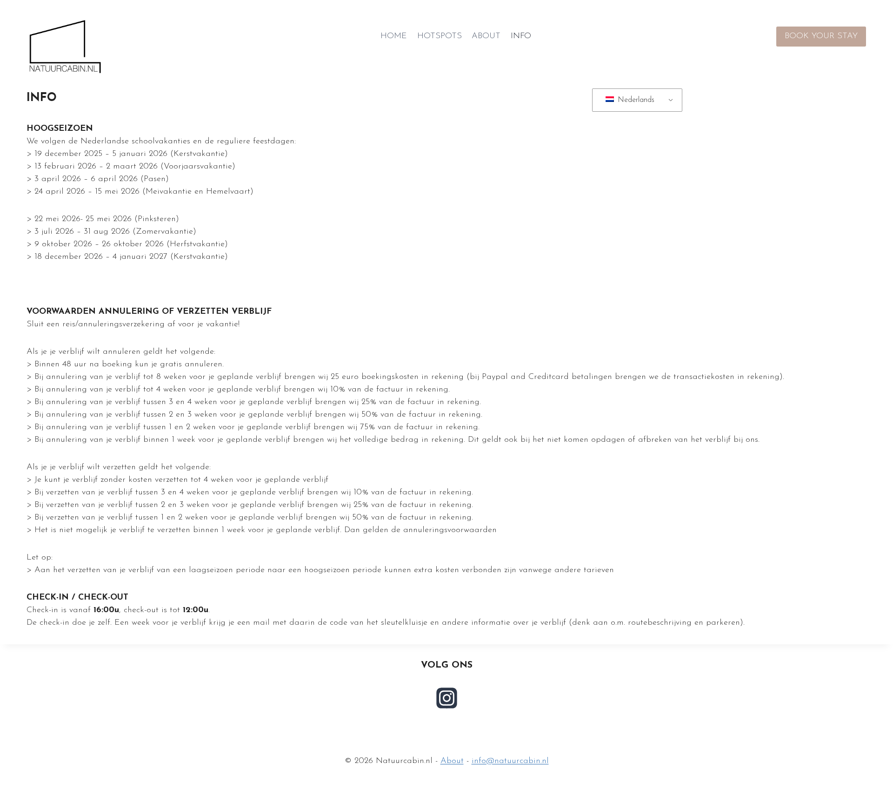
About (452, 761)
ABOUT (486, 36)
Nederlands (634, 100)
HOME (393, 36)
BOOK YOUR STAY (821, 36)
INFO (521, 36)
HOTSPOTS (439, 36)
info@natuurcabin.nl (510, 761)
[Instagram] (446, 698)
